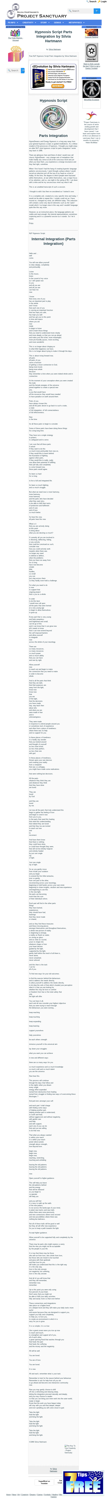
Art (19, 1495)
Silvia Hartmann (55, 49)
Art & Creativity (91, 78)
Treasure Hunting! (91, 37)
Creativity (24, 1495)
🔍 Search (94, 1)
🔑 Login (103, 1)
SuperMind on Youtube (44, 1482)
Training (53, 1497)
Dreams (33, 1495)
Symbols (47, 1495)
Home (8, 1495)
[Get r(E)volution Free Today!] (53, 90)
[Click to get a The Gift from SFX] (15, 62)
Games (40, 1495)
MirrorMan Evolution (91, 100)
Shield (91, 107)
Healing (55, 1495)
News (14, 1495)
